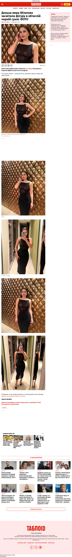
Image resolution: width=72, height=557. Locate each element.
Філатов (4, 407)
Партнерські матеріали (41, 542)
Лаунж (53, 14)
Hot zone (48, 8)
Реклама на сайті (22, 542)
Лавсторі (42, 8)
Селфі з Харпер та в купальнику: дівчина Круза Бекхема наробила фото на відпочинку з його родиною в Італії (43, 499)
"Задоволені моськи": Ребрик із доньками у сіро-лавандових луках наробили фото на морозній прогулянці (60, 19)
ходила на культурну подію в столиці (13, 396)
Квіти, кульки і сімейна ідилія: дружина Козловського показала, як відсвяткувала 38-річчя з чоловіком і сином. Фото (60, 36)
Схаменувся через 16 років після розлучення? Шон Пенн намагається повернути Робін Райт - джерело (63, 499)
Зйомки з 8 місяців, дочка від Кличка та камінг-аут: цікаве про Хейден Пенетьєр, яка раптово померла (26, 499)
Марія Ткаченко (5, 22)
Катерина (29, 68)
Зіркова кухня (35, 8)
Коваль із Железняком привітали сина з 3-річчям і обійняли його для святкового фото (62, 475)
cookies (13, 555)
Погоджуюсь (3, 556)
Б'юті (29, 8)
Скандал (21, 8)
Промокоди (51, 542)
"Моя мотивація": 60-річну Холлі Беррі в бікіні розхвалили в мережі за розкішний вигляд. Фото (8, 499)
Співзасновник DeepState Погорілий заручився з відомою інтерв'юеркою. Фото (8, 475)
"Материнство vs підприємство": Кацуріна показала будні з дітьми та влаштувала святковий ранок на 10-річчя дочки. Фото (59, 27)
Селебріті (15, 8)
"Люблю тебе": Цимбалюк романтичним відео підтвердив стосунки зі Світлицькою (26, 476)
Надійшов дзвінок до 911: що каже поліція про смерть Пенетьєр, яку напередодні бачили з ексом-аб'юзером (44, 477)
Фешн (25, 8)
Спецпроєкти (55, 8)
